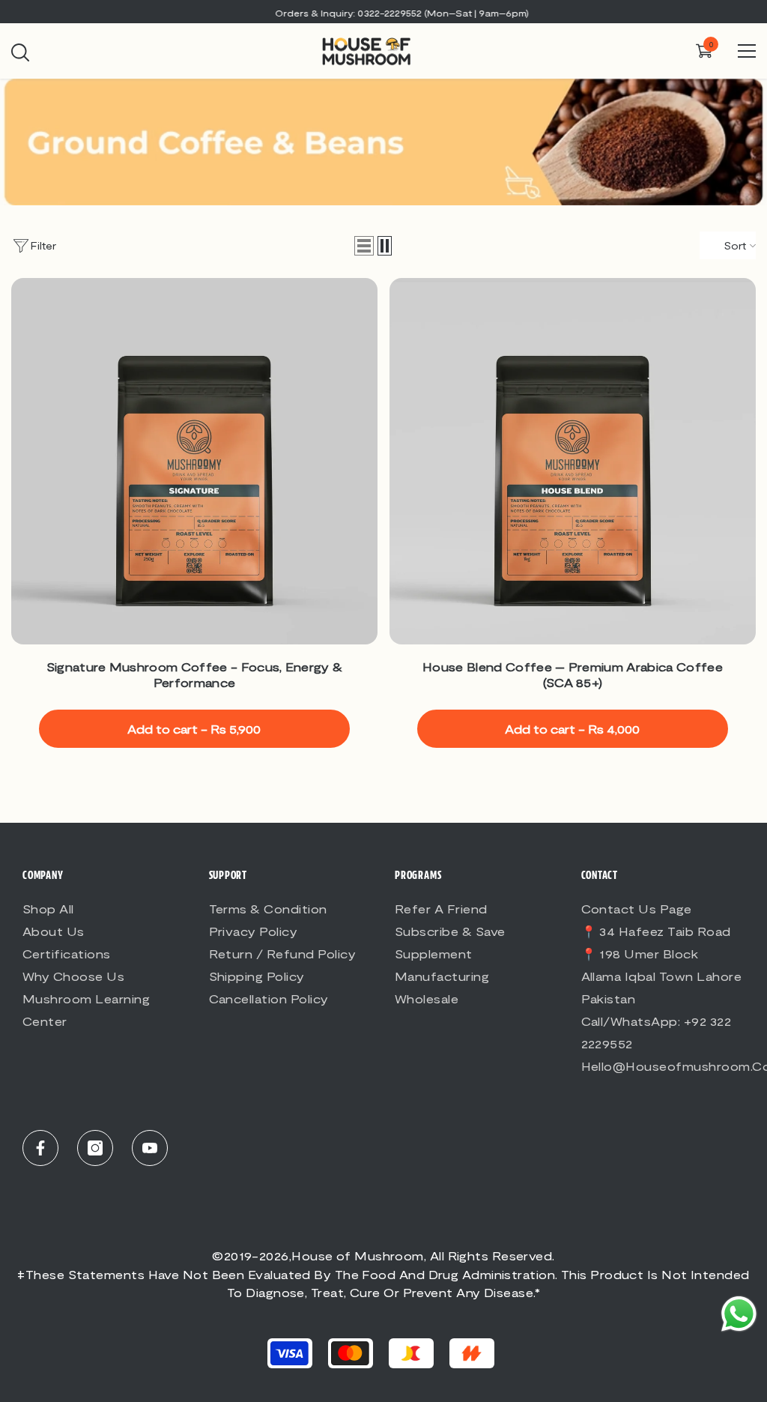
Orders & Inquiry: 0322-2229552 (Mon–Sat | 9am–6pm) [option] (384, 12)
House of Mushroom (357, 1255)
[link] (383, 142)
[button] (364, 246)
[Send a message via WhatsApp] (739, 1314)
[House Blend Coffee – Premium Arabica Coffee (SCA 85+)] (572, 461)
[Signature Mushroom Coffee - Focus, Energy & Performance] (194, 461)
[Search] (20, 52)
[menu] (747, 51)
